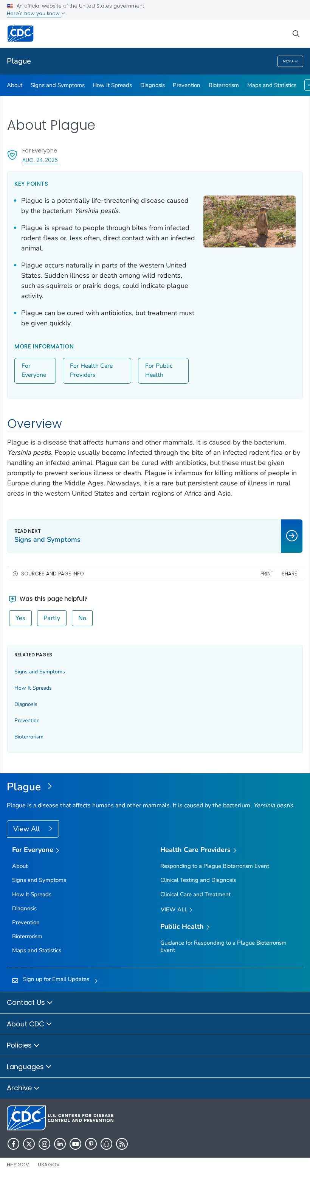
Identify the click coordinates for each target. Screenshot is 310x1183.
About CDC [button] (26, 1024)
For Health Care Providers (91, 370)
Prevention (186, 85)
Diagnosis (152, 85)
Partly (51, 618)
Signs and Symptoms (58, 85)
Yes (20, 618)
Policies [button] (20, 1045)
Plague (19, 61)
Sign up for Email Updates (56, 979)
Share (289, 573)
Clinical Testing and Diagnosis (198, 880)
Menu (288, 61)
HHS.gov (18, 1164)
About (14, 85)
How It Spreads (112, 85)
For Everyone (34, 370)
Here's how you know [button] (34, 13)
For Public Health (158, 370)
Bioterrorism (224, 85)
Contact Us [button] (27, 1002)
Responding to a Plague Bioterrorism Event (214, 866)
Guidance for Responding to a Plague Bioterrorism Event (223, 946)
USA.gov (49, 1164)
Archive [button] (20, 1088)
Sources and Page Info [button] (52, 573)
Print (266, 573)
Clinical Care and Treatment (195, 894)
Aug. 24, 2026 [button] (40, 160)
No (82, 618)
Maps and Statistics (271, 85)
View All (27, 828)
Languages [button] (26, 1066)
